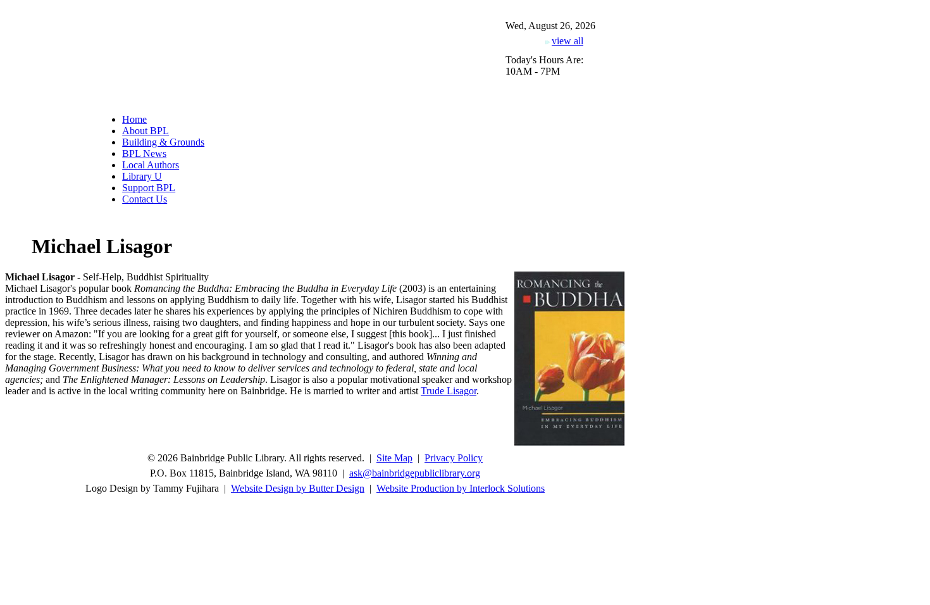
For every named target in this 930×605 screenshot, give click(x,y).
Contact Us (144, 199)
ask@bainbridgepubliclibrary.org (414, 473)
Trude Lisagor (448, 390)
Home (134, 119)
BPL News (144, 153)
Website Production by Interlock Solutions (460, 488)
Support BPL (148, 187)
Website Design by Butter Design (297, 488)
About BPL (145, 130)
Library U (142, 176)
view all (567, 40)
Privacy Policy (454, 457)
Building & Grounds (163, 142)
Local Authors (150, 164)
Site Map (394, 457)
